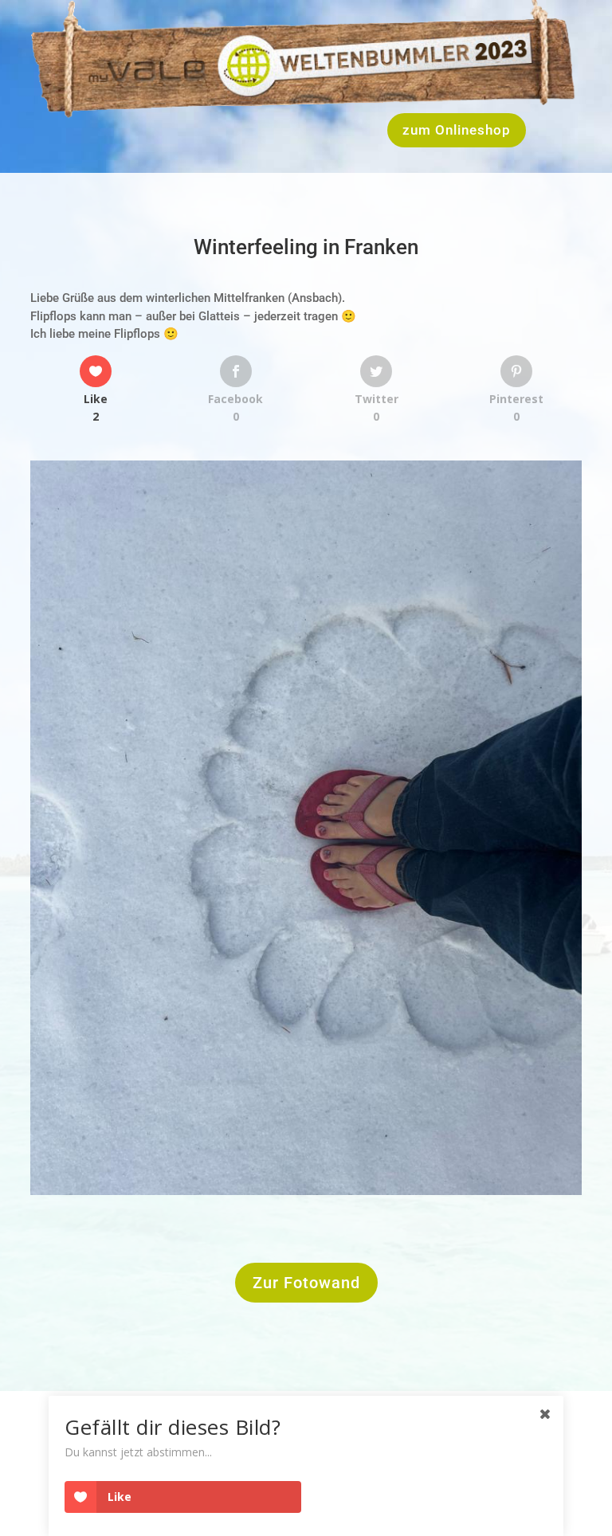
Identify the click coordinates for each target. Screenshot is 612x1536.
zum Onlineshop (456, 130)
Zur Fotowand (306, 1282)
